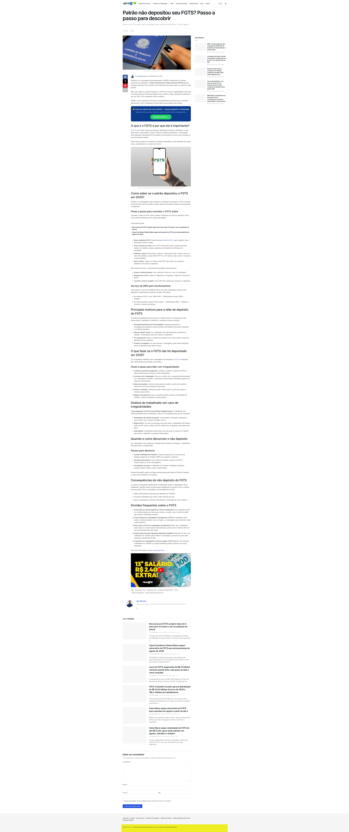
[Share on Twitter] (125, 81)
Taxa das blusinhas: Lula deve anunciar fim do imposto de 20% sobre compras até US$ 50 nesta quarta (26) (216, 85)
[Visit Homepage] (129, 3)
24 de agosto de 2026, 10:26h (216, 77)
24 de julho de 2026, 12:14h (167, 736)
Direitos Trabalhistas (165, 590)
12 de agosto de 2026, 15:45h (168, 632)
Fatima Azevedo (155, 654)
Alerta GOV (160, 550)
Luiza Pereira (155, 695)
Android (165, 240)
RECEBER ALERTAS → (161, 117)
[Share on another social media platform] (125, 90)
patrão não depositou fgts (154, 592)
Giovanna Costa (155, 714)
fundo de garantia (138, 592)
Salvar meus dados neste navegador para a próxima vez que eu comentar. (148, 801)
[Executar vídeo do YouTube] (161, 570)
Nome (125, 784)
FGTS (126, 31)
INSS (171, 3)
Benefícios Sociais (144, 3)
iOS (171, 240)
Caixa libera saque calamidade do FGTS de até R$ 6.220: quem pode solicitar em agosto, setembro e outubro (169, 731)
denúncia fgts (152, 590)
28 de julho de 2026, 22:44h (168, 695)
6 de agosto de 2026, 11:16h (169, 654)
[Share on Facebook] (125, 77)
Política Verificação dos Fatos (181, 818)
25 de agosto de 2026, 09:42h (216, 52)
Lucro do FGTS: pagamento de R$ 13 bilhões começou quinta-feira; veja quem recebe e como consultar (169, 670)
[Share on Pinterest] (125, 85)
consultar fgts (140, 590)
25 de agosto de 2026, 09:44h (216, 64)
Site (159, 792)
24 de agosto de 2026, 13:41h (216, 103)
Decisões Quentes (181, 3)
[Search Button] (225, 3)
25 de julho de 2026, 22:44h (169, 714)
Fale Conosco (140, 818)
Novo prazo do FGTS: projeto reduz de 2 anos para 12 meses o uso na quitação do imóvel (168, 627)
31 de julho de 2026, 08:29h (167, 675)
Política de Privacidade (152, 818)
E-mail (125, 793)
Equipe (133, 818)
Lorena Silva (154, 632)
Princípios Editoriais (128, 820)
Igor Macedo (142, 76)
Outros (208, 3)
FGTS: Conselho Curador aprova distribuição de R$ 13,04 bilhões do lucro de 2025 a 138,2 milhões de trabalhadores (170, 689)
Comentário (127, 762)
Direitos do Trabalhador (160, 3)
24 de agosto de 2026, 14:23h (216, 91)
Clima (202, 3)
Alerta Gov (129, 827)
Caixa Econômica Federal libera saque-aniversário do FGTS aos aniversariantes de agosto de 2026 (169, 648)
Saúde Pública (193, 3)
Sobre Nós (126, 818)
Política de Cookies (166, 818)
